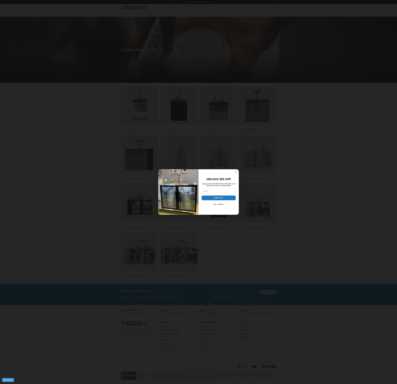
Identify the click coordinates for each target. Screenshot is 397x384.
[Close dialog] (236, 171)
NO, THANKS (219, 204)
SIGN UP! (218, 198)
